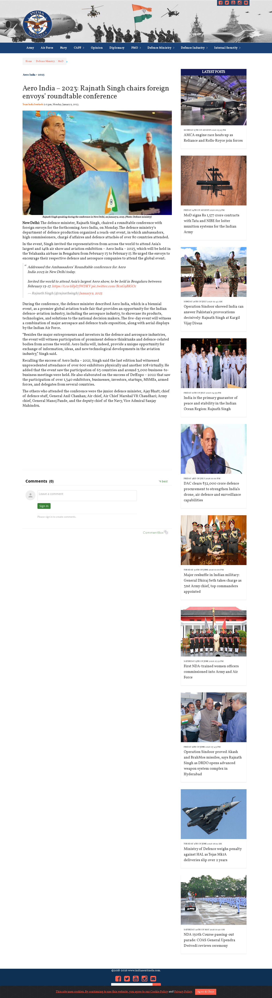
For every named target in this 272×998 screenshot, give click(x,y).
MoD (61, 61)
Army (30, 48)
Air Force (47, 48)
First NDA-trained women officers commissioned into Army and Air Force (211, 672)
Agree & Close (205, 991)
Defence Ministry (160, 48)
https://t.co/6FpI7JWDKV (71, 286)
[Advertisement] (97, 438)
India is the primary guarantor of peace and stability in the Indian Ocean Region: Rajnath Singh (211, 403)
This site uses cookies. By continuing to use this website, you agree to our (103, 992)
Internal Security (226, 48)
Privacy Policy (183, 992)
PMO (135, 48)
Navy (63, 48)
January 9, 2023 (90, 293)
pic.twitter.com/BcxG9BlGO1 (113, 286)
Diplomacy (117, 48)
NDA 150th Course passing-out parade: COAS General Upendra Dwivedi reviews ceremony (209, 940)
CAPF (78, 48)
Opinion (97, 48)
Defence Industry (193, 48)
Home (28, 61)
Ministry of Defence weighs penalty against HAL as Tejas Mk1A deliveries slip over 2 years (213, 855)
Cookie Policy (159, 992)
